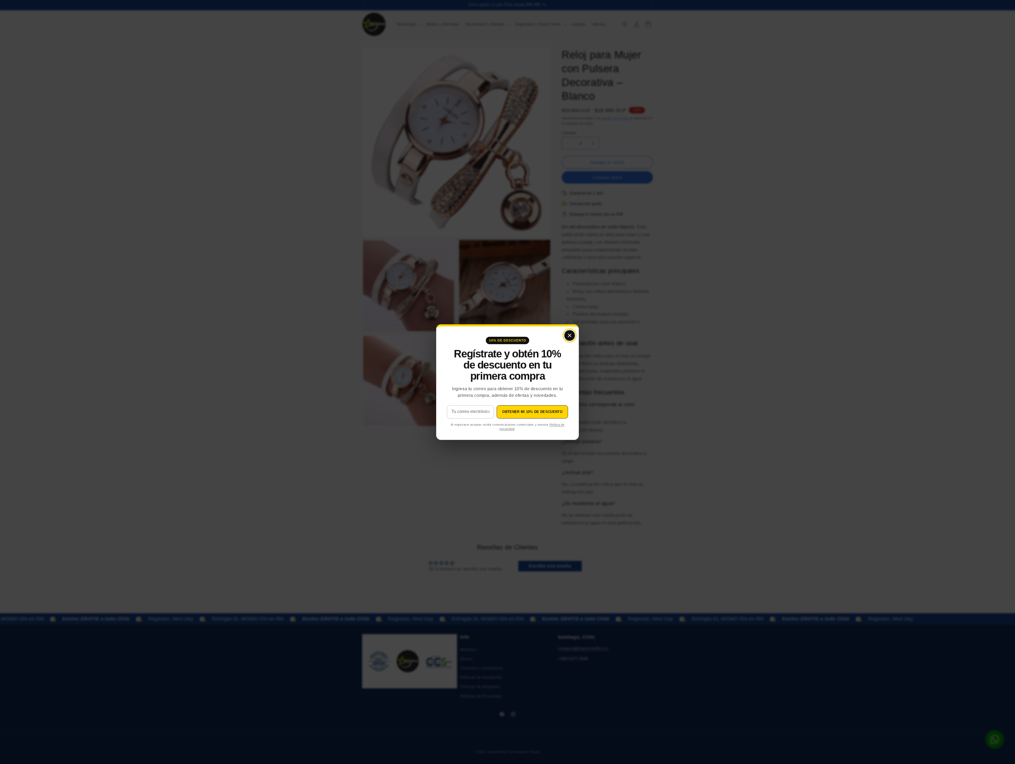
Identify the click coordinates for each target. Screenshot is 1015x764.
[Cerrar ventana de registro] (569, 335)
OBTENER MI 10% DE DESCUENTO (532, 412)
